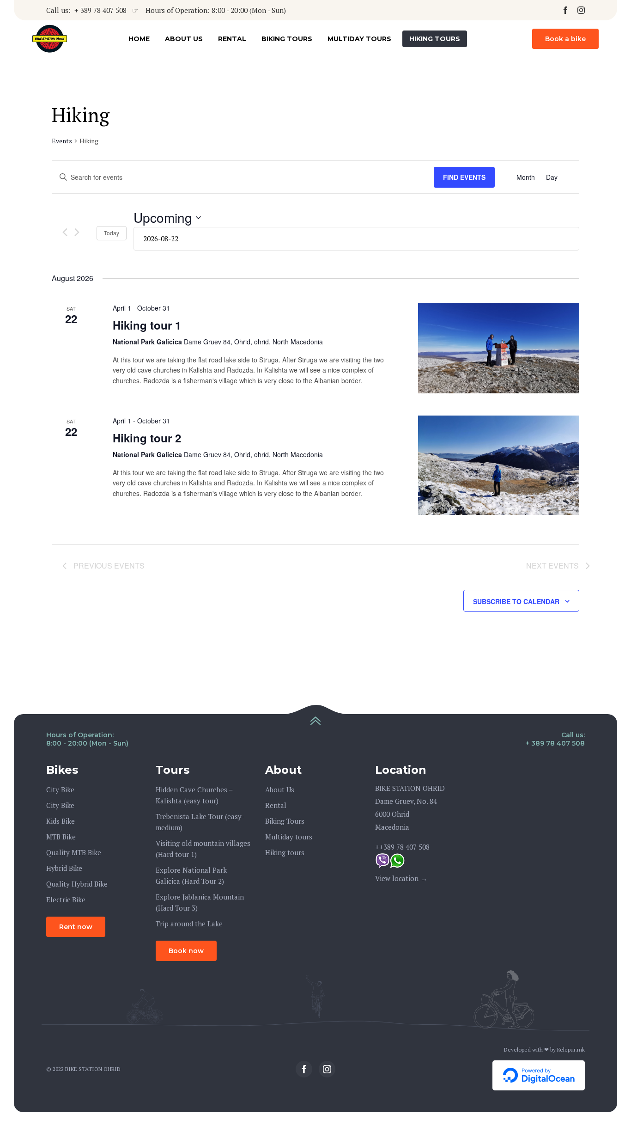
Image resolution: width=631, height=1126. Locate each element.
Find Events (464, 177)
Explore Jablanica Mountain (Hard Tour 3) (200, 902)
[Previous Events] (64, 232)
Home (139, 39)
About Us (184, 39)
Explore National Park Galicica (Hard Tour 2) (191, 875)
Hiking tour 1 (147, 325)
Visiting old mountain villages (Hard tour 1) (203, 848)
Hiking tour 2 (147, 438)
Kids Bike (60, 821)
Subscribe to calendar (516, 601)
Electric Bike (65, 899)
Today (111, 233)
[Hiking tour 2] (498, 465)
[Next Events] (76, 232)
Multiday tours (359, 39)
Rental (232, 39)
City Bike (60, 789)
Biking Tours (284, 821)
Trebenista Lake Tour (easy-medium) (200, 822)
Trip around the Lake (189, 923)
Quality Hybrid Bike (77, 883)
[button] (565, 39)
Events (62, 140)
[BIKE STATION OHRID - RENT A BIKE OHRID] (49, 39)
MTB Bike (61, 836)
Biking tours (286, 39)
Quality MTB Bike (73, 852)
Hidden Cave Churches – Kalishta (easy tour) (194, 795)
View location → (401, 878)
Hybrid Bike (64, 868)
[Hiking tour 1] (498, 348)
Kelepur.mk (571, 1049)
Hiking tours (434, 39)
